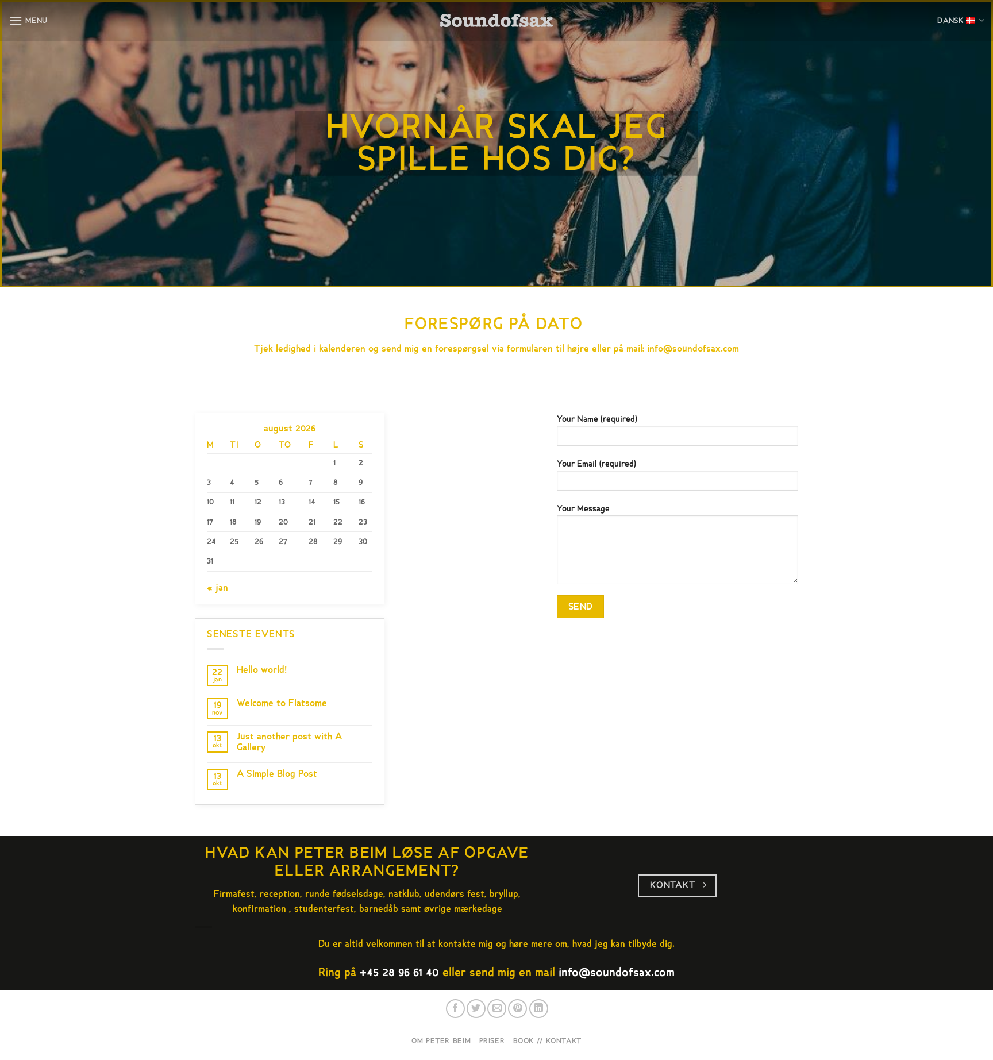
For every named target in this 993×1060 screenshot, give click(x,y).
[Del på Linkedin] (538, 1008)
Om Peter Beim (441, 1041)
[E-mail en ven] (496, 1008)
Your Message (583, 508)
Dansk (950, 20)
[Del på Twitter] (476, 1008)
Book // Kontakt (547, 1041)
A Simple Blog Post (277, 774)
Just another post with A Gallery (289, 742)
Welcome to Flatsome (282, 703)
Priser (492, 1041)
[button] (28, 20)
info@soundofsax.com (693, 348)
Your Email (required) (596, 463)
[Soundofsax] (496, 20)
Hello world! (262, 670)
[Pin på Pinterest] (517, 1008)
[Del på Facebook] (455, 1008)
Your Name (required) (597, 419)
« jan (217, 587)
